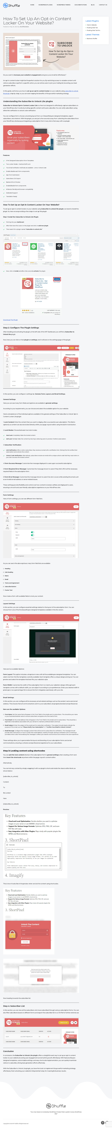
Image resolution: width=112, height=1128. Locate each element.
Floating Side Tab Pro (93, 30)
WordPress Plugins (45, 5)
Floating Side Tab (92, 27)
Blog (93, 5)
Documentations (81, 5)
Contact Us (103, 5)
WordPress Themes (63, 5)
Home (32, 5)
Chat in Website (92, 25)
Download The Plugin (10, 320)
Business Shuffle (92, 38)
